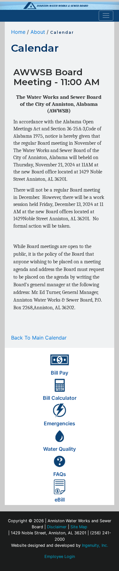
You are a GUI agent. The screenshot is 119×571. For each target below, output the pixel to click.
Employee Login (59, 556)
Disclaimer (57, 526)
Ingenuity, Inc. (95, 545)
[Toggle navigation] (106, 16)
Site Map (78, 526)
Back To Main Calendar (39, 337)
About (37, 32)
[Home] (59, 6)
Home (18, 32)
